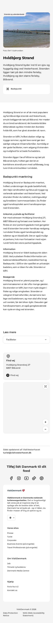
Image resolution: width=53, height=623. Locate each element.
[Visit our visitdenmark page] (26, 478)
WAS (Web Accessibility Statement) (34, 614)
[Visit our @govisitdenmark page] (34, 478)
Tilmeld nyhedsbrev (16, 567)
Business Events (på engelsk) (20, 544)
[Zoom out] (45, 429)
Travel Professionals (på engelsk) (22, 547)
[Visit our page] (19, 478)
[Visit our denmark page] (11, 478)
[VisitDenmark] (16, 490)
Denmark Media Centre (18, 571)
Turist (9, 537)
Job (9, 563)
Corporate (11, 540)
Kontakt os (12, 590)
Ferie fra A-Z (12, 587)
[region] (26, 408)
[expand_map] (45, 386)
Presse (10, 533)
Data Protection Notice (10, 614)
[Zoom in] (45, 422)
